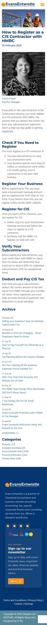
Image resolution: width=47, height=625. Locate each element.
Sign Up (15, 581)
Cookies (18, 604)
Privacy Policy (35, 600)
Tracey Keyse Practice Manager (11, 100)
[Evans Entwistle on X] (14, 526)
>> (17, 433)
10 (14, 433)
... (15, 433)
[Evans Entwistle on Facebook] (7, 526)
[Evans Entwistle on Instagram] (21, 526)
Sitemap (28, 604)
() (8, 444)
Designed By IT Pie (13, 621)
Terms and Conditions (14, 600)
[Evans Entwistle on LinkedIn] (27, 526)
